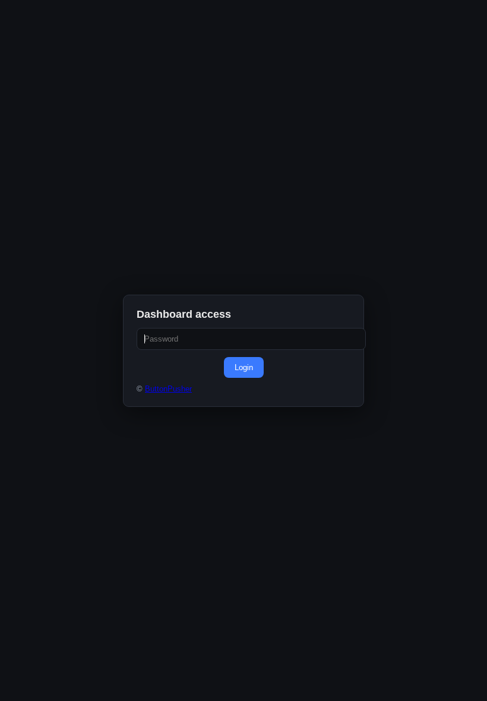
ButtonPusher (168, 388)
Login (244, 367)
